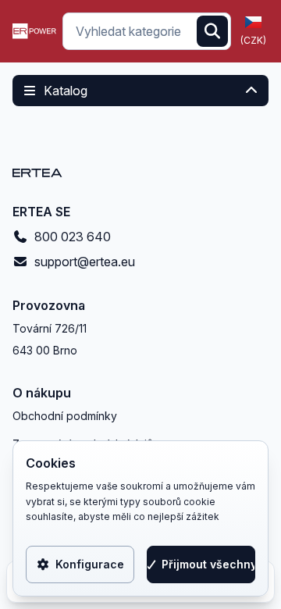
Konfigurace (89, 564)
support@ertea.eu (84, 261)
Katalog (65, 90)
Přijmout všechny (208, 564)
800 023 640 (72, 236)
